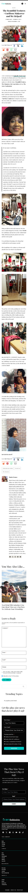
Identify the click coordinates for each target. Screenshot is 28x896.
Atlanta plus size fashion (7, 468)
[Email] (15, 50)
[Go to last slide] (1, 587)
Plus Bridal (4, 869)
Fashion (3, 879)
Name (4, 652)
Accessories (4, 883)
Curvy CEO (3, 861)
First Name (7, 720)
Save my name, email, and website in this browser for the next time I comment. (12, 672)
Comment (5, 628)
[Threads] (13, 832)
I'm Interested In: (8, 734)
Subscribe (14, 748)
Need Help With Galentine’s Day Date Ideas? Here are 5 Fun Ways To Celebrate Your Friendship (13, 607)
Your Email (7, 727)
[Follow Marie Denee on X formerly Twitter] (12, 557)
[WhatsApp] (11, 50)
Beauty (14, 7)
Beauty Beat (17, 468)
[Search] (23, 686)
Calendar (3, 871)
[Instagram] (9, 832)
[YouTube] (16, 832)
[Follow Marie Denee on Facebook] (10, 557)
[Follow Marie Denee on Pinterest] (20, 557)
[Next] (26, 587)
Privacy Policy (20, 890)
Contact (3, 846)
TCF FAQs (3, 844)
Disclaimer (7, 890)
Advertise (3, 842)
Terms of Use (13, 890)
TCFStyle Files (4, 884)
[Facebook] (14, 46)
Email (4, 659)
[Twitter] (6, 832)
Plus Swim (3, 868)
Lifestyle (3, 857)
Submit (14, 804)
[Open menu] (25, 3)
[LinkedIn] (22, 46)
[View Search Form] (22, 3)
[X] (18, 46)
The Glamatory (5, 471)
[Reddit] (3, 50)
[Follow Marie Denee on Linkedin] (18, 557)
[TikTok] (23, 832)
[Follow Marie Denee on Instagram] (15, 557)
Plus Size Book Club (5, 873)
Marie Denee (9, 19)
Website (4, 667)
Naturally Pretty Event (19, 76)
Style (3, 853)
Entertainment (4, 856)
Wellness (3, 859)
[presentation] (14, 586)
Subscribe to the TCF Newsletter (11, 676)
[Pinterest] (7, 50)
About (3, 841)
